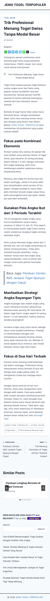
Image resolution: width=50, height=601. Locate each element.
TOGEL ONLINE (9, 18)
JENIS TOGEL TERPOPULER (16, 425)
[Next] (43, 488)
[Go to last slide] (7, 488)
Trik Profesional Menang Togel (30, 430)
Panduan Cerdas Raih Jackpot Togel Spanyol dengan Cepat (26, 277)
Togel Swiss (10, 430)
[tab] (20, 499)
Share (32, 52)
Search (6, 525)
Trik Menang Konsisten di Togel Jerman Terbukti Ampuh (38, 449)
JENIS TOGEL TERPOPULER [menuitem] (24, 125)
